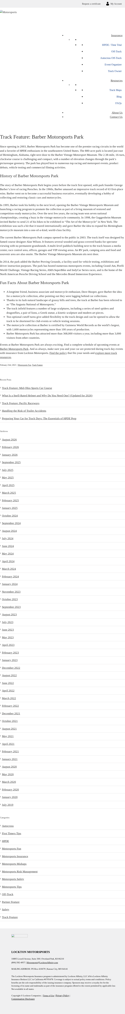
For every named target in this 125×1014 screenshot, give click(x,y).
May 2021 (8, 736)
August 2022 (9, 675)
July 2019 (7, 804)
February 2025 (10, 500)
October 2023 (10, 599)
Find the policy (58, 353)
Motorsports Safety (13, 879)
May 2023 (8, 637)
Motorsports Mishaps (14, 863)
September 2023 (11, 607)
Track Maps (115, 90)
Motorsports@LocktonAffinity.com (42, 962)
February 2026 (10, 447)
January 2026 (10, 454)
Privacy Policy (62, 995)
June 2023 (8, 629)
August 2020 (9, 766)
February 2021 (10, 751)
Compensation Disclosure (23, 999)
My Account (116, 4)
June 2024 (8, 546)
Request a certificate (91, 4)
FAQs (118, 103)
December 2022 (11, 667)
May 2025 (8, 477)
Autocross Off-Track (111, 58)
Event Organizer (113, 64)
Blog (119, 96)
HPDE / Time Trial (112, 45)
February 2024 (10, 576)
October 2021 (10, 721)
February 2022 (10, 705)
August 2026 (9, 439)
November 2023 (11, 591)
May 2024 (8, 553)
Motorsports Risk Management (20, 871)
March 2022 (9, 698)
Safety (5, 909)
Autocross (8, 825)
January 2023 (10, 660)
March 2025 (9, 492)
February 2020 (10, 789)
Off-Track (116, 51)
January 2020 (10, 797)
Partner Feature (11, 902)
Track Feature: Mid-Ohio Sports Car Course (27, 388)
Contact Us (116, 116)
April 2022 (8, 690)
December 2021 (11, 713)
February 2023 (10, 652)
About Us (117, 112)
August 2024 (9, 530)
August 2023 (9, 614)
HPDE (5, 841)
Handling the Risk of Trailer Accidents (24, 410)
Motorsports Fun (24, 365)
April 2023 (8, 644)
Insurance (117, 35)
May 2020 (8, 774)
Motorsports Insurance (15, 856)
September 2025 (11, 462)
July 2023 (7, 622)
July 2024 (7, 538)
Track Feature (37, 365)
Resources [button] (117, 80)
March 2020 (9, 781)
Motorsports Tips (12, 886)
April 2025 (8, 485)
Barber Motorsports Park (14, 348)
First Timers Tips (11, 833)
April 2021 (8, 743)
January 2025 (10, 508)
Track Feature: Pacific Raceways (20, 403)
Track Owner (115, 71)
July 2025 (7, 470)
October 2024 (10, 515)
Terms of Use (48, 995)
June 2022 (8, 683)
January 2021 (10, 759)
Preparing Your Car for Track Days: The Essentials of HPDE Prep (39, 418)
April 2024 (8, 561)
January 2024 (10, 584)
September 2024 (11, 523)
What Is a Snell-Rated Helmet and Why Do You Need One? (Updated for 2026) (47, 395)
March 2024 (9, 568)
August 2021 (9, 728)
